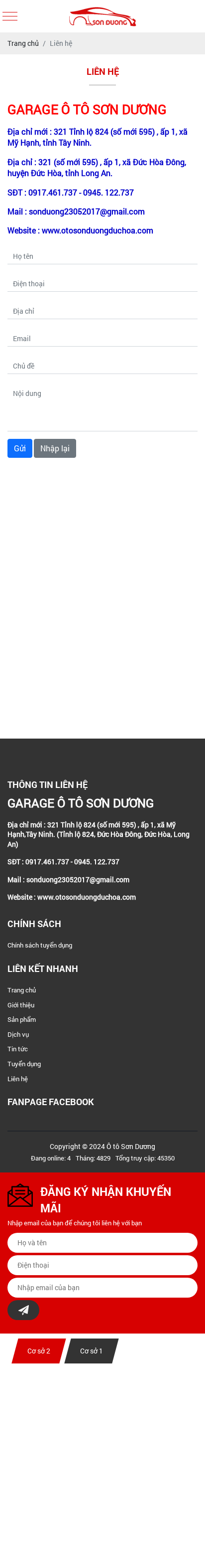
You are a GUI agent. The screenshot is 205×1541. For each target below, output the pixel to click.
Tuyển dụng (24, 1063)
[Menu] (10, 16)
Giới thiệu (20, 1004)
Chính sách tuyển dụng (39, 945)
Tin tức (17, 1048)
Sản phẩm (21, 1019)
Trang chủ (21, 989)
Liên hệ (17, 1078)
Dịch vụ (18, 1034)
